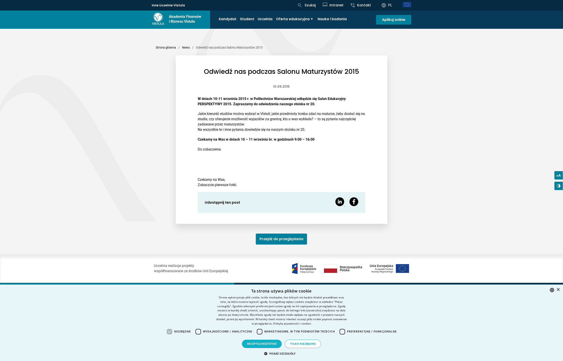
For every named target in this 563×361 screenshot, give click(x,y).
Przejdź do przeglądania (281, 238)
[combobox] (552, 290)
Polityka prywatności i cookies (292, 323)
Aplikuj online (393, 19)
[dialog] (281, 323)
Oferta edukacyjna (293, 19)
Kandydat (227, 19)
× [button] (558, 289)
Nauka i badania (332, 19)
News (186, 47)
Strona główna (166, 47)
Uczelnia (265, 19)
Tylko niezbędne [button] (303, 344)
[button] (281, 353)
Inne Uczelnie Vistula (168, 5)
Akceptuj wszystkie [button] (262, 344)
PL (390, 5)
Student (247, 19)
